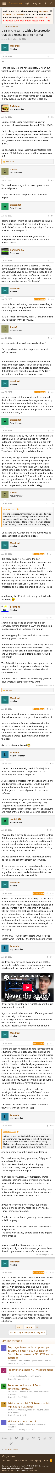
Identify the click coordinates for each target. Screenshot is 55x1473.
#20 (52, 1272)
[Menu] (4, 3)
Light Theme (9, 1456)
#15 (52, 830)
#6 (52, 299)
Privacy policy (35, 1460)
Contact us (6, 1460)
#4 (52, 216)
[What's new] (46, 3)
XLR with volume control (22, 1421)
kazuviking (12, 1360)
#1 (52, 56)
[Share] (48, 56)
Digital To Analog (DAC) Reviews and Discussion (27, 1425)
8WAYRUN (33, 1470)
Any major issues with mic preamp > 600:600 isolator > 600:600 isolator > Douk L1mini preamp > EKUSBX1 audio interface (30, 1352)
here (42, 17)
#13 (52, 709)
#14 (52, 763)
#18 (52, 1043)
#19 (52, 1125)
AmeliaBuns (12, 1391)
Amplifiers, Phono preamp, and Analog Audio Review (28, 1411)
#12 (52, 617)
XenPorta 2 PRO (8, 1470)
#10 (52, 503)
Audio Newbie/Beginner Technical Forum (34, 1360)
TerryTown (12, 1424)
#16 (52, 893)
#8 (52, 392)
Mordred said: (9, 509)
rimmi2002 (12, 1410)
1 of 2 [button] (19, 1327)
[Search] (51, 3)
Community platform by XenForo (25, 1466)
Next (28, 1327)
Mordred (8, 39)
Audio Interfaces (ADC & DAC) (28, 1376)
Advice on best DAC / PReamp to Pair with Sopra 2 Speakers (29, 1405)
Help (46, 1460)
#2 (52, 117)
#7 (52, 338)
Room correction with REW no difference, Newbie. (25, 1387)
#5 (52, 260)
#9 (52, 430)
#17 (52, 957)
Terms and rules (20, 1460)
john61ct (11, 1376)
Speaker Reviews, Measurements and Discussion (28, 1393)
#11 (52, 554)
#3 (52, 180)
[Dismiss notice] (50, 11)
